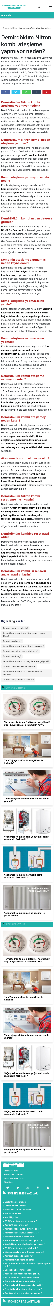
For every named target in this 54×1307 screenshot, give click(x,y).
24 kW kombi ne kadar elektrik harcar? (22, 1277)
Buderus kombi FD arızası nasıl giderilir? (24, 1285)
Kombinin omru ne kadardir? (15, 628)
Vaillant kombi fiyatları (15, 1202)
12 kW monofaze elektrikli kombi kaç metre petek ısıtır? (28, 1264)
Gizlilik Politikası (11, 1171)
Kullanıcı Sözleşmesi (13, 1174)
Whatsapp (26, 92)
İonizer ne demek (13, 1213)
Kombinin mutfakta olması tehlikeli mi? (20, 651)
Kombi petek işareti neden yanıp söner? (23, 1293)
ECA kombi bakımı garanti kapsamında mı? (24, 1252)
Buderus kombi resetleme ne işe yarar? (23, 1281)
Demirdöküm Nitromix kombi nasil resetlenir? (23, 646)
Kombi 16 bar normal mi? (16, 1225)
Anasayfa (6, 15)
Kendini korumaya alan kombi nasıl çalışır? (25, 1244)
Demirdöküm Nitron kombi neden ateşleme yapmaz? (22, 673)
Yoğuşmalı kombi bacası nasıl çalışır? (22, 1274)
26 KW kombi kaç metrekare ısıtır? (21, 1221)
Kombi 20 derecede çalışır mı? (19, 1256)
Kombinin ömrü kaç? (12, 656)
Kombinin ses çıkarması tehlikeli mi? (19, 666)
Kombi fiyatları (12, 1217)
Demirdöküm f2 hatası (15, 1206)
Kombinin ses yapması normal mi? (18, 679)
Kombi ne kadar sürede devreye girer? (23, 1229)
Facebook (5, 92)
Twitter (16, 92)
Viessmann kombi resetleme (18, 1209)
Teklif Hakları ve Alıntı (13, 1178)
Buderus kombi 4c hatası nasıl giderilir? (23, 1240)
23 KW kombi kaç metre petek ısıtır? (21, 1248)
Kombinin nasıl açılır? (12, 641)
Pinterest (46, 92)
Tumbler (36, 92)
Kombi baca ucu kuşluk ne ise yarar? (22, 1233)
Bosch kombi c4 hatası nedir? (19, 1270)
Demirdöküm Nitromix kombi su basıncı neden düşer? (24, 634)
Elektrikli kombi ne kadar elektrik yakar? (23, 1289)
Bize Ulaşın (9, 1182)
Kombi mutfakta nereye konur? (19, 1236)
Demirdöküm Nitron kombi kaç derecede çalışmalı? (26, 661)
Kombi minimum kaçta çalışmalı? (20, 1260)
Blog (15, 28)
